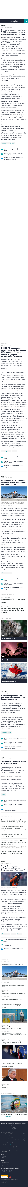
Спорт (3, 757)
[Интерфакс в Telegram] (5, 1171)
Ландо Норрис (6, 934)
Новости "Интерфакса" (5, 1164)
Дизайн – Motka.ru (5, 1182)
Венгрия (13, 934)
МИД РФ (14, 451)
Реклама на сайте (5, 1125)
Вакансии (24, 1123)
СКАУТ (2, 1157)
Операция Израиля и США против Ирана (14, 1114)
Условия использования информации (9, 1179)
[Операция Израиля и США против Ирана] (14, 1112)
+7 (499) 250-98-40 (9, 1147)
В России (4, 168)
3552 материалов (6, 1116)
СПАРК (2, 1154)
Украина (4, 143)
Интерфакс (14, 21)
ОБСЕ (9, 143)
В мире (3, 26)
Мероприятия (13, 1125)
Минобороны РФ (6, 732)
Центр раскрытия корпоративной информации (10, 1168)
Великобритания (6, 451)
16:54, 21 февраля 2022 (6, 27)
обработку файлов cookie (12, 1144)
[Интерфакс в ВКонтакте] (7, 1171)
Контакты (3, 1123)
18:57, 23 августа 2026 (6, 863)
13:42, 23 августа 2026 (6, 169)
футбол (4, 794)
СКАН (2, 1165)
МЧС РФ (4, 573)
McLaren (19, 934)
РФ (13, 143)
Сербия (10, 573)
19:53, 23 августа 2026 (6, 759)
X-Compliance (3, 1156)
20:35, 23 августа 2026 (6, 693)
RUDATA (2, 1166)
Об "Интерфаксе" (10, 1123)
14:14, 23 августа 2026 (6, 345)
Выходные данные (5, 1181)
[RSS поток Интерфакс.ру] (9, 1171)
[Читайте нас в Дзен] (2, 1171)
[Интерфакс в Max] (11, 1171)
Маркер (2, 1159)
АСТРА (2, 1160)
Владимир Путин (6, 242)
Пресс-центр (18, 1123)
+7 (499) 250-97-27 (20, 1147)
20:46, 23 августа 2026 (6, 477)
